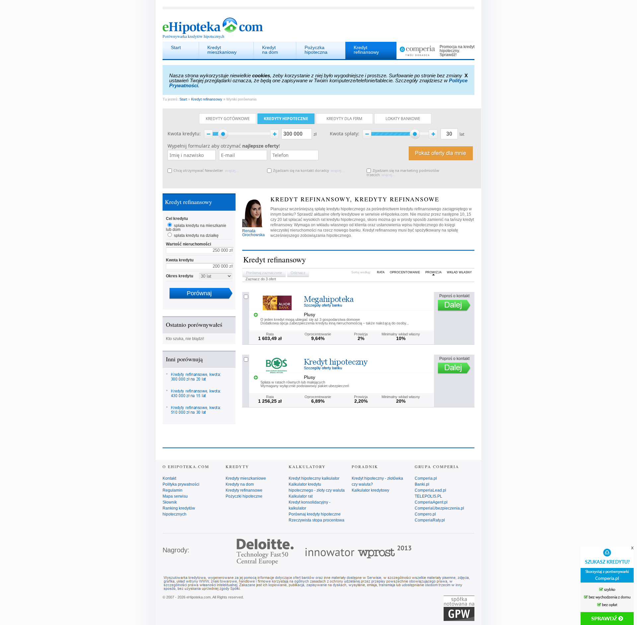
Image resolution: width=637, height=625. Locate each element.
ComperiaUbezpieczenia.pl (439, 508)
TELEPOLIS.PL (428, 496)
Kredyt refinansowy (366, 50)
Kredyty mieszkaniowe (246, 478)
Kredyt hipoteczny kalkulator (314, 478)
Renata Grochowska (253, 233)
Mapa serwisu (175, 496)
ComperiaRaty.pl (430, 520)
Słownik (170, 502)
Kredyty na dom (240, 484)
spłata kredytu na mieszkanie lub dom (196, 227)
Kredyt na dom (270, 50)
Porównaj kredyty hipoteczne (315, 514)
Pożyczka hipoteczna (316, 50)
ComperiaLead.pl (430, 490)
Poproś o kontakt (454, 296)
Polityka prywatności (181, 484)
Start (176, 47)
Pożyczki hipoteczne (244, 496)
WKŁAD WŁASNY (459, 272)
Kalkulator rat (301, 496)
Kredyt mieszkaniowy (222, 50)
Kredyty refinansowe (244, 490)
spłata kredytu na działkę (196, 235)
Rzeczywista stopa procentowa (316, 520)
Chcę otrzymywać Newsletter (198, 170)
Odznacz (298, 273)
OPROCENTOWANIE (405, 272)
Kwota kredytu (179, 260)
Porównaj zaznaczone (264, 273)
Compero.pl (425, 514)
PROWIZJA (433, 272)
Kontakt (169, 478)
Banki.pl (422, 484)
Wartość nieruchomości (188, 244)
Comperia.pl (426, 478)
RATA (381, 272)
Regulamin (172, 490)
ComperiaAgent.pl (431, 502)
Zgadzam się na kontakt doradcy (301, 170)
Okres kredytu (179, 276)
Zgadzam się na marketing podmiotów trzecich (403, 172)
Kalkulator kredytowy (370, 490)
